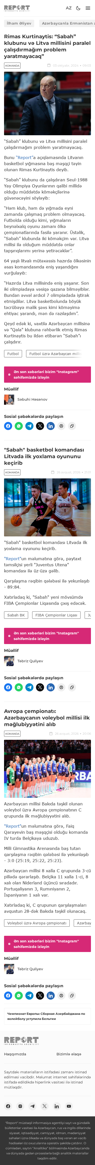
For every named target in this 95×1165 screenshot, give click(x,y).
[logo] (17, 8)
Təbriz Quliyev (30, 661)
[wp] (19, 426)
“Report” (24, 157)
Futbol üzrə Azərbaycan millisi (56, 354)
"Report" (12, 558)
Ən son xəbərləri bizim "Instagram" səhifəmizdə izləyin (46, 375)
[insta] (20, 1106)
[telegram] (29, 426)
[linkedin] (51, 426)
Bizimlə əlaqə (68, 1054)
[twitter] (40, 426)
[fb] (8, 426)
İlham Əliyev (19, 23)
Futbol (13, 354)
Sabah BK (16, 615)
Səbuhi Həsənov (32, 399)
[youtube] (69, 1106)
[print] (61, 426)
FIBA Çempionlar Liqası (56, 615)
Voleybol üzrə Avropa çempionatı (36, 923)
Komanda (12, 65)
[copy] (72, 426)
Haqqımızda (15, 1054)
